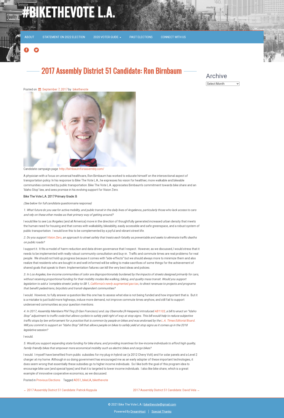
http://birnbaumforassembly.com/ (81, 169)
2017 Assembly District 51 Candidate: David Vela (166, 390)
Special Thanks (162, 411)
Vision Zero (54, 237)
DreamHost (138, 411)
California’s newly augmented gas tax (114, 283)
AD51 (77, 380)
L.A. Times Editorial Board (177, 320)
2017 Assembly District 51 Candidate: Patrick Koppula (60, 390)
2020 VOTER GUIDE (106, 37)
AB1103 (159, 311)
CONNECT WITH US (173, 37)
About (29, 37)
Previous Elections (48, 380)
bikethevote (80, 89)
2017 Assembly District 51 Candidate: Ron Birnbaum (112, 70)
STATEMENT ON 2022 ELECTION (64, 37)
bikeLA (86, 380)
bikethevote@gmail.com (160, 404)
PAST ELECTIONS (141, 37)
